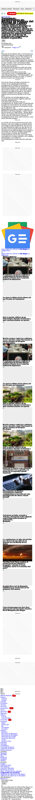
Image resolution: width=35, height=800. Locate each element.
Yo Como (4, 729)
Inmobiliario (4, 745)
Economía (3, 703)
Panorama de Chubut (8, 736)
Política (3, 697)
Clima (3, 723)
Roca (22, 9)
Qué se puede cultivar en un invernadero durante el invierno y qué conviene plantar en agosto (17, 318)
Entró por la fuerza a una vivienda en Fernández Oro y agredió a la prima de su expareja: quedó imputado (17, 470)
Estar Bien (5, 720)
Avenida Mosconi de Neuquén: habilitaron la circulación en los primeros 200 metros (16, 587)
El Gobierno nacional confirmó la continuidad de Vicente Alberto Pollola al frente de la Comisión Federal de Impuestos (16, 277)
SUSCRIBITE (24, 13)
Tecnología (5, 727)
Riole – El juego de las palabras (11, 771)
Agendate (5, 712)
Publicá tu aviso (5, 765)
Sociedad (3, 721)
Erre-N (3, 716)
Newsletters (6, 708)
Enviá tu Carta (6, 741)
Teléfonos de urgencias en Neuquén (12, 776)
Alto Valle (3, 754)
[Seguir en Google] (2, 52)
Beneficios (4, 779)
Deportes (3, 713)
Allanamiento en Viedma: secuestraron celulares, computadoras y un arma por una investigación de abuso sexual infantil (16, 494)
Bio (2, 726)
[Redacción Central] (3, 39)
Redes (2, 710)
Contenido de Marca (7, 748)
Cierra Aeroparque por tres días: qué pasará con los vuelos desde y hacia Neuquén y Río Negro (17, 608)
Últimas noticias (6, 9)
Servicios (3, 706)
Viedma (3, 760)
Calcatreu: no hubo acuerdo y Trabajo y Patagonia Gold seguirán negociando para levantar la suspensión (17, 517)
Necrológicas (4, 766)
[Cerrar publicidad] (1, 689)
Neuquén (16, 9)
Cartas (3, 739)
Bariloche (28, 9)
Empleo (3, 763)
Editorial (4, 732)
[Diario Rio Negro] (2, 785)
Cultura (2, 715)
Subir (4, 783)
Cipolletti (3, 759)
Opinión (3, 730)
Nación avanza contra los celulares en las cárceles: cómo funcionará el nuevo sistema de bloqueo (17, 339)
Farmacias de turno (7, 769)
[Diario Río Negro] (4, 13)
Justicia (3, 700)
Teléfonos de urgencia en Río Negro (12, 774)
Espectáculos (5, 17)
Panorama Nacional (8, 738)
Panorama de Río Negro (9, 735)
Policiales (3, 742)
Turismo (3, 705)
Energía (3, 702)
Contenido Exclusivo (7, 747)
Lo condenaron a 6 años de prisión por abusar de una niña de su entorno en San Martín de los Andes (17, 541)
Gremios (4, 699)
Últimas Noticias (7, 695)
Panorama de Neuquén (9, 733)
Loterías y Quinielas (7, 768)
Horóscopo (5, 724)
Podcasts (3, 744)
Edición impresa (6, 750)
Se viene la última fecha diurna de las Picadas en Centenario (17, 298)
